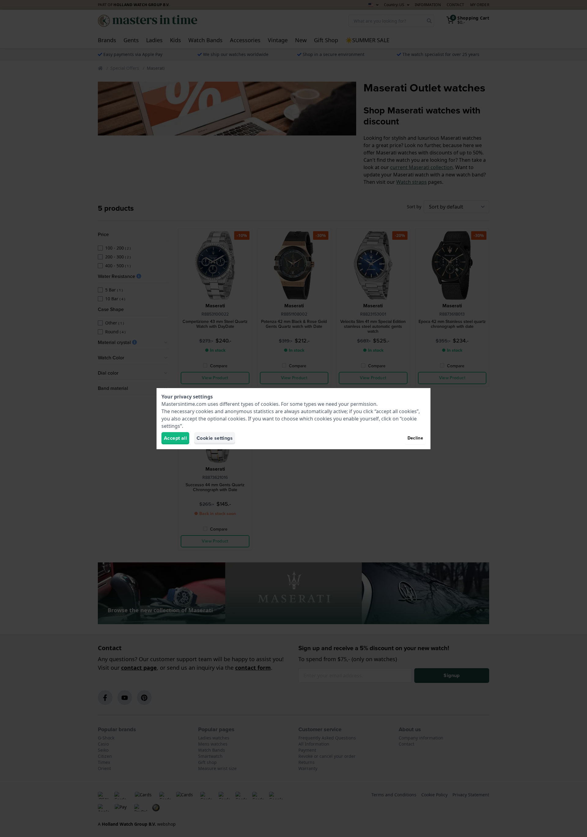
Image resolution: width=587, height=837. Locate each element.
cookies (270, 404)
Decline (415, 438)
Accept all (175, 438)
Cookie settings (215, 438)
